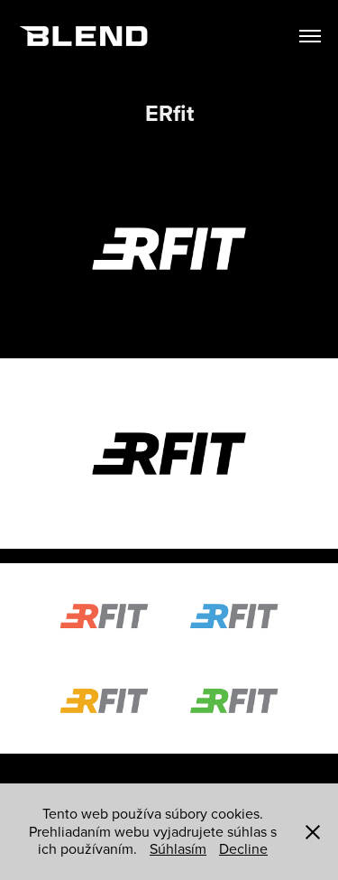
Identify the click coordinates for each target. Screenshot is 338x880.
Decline (243, 848)
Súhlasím (178, 848)
